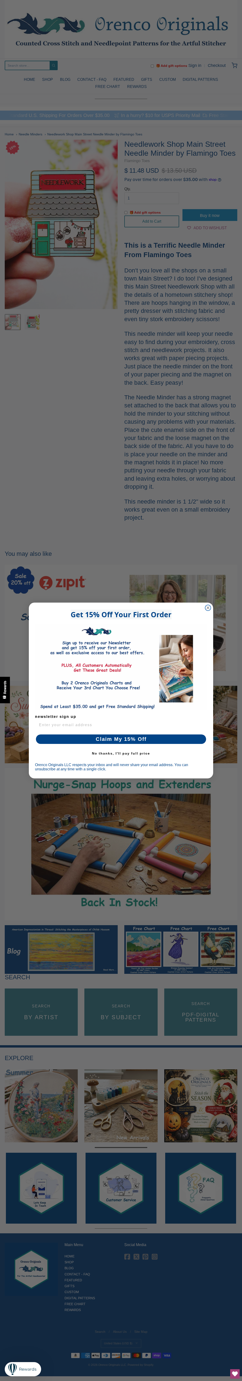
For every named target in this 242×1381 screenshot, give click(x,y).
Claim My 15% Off (121, 739)
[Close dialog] (208, 608)
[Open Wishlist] (235, 1374)
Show (5, 690)
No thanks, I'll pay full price (121, 753)
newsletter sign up (55, 717)
